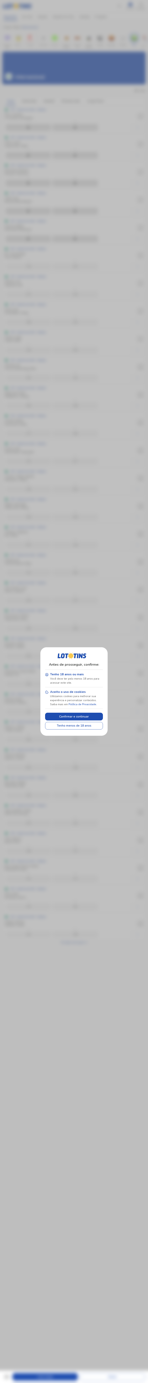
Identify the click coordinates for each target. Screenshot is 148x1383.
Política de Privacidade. (83, 704)
